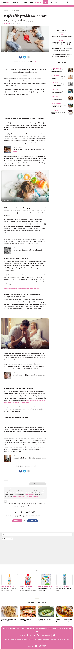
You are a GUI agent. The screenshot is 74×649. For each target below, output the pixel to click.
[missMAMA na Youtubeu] (34, 635)
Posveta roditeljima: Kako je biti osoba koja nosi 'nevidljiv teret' (27, 250)
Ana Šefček (7, 23)
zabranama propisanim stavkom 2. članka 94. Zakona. (25, 496)
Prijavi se (17, 520)
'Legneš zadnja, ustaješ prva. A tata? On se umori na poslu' (29, 375)
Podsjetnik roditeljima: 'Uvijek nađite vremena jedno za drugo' (29, 458)
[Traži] (64, 2)
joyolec (11, 501)
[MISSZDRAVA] (57, 2)
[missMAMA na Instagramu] (37, 635)
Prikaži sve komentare (37, 484)
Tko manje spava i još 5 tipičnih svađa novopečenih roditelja (28, 149)
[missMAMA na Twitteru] (30, 635)
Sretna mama (15, 10)
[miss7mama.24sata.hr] (5, 2)
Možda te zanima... (17, 147)
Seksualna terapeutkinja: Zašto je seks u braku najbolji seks (21, 288)
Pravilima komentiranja (29, 494)
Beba (14, 377)
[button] (71, 2)
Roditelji (7, 10)
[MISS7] (51, 2)
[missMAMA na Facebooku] (27, 635)
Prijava (33, 520)
